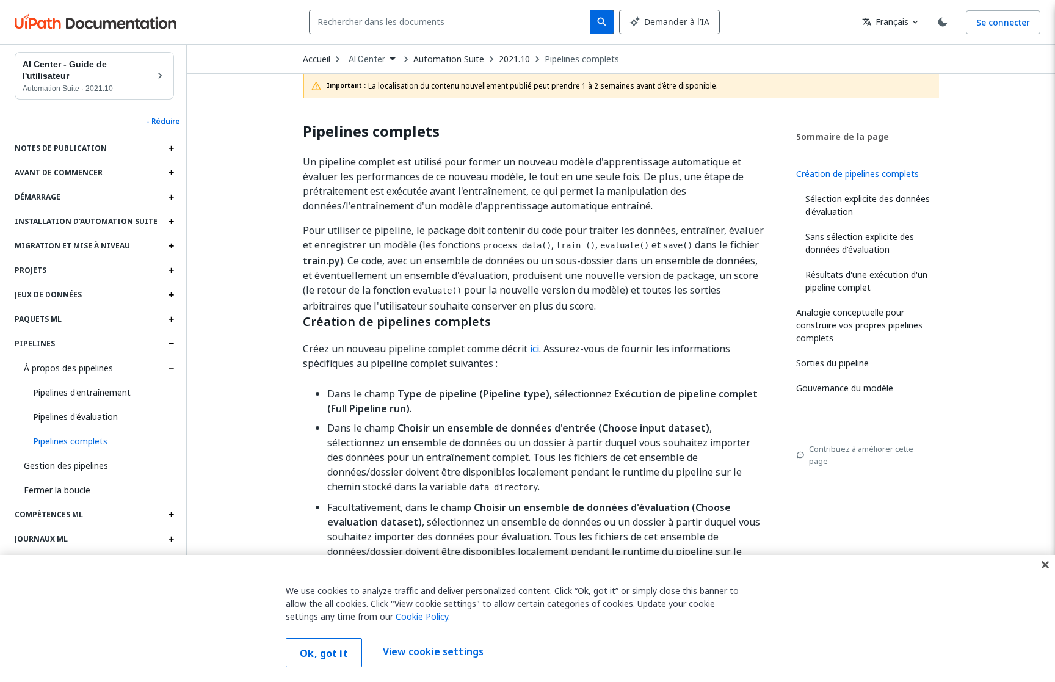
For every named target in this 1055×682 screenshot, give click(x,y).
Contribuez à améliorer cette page (861, 455)
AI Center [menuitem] (367, 59)
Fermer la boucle (57, 490)
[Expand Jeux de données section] (171, 294)
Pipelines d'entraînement (82, 392)
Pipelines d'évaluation (75, 416)
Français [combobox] (885, 21)
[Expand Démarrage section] (171, 197)
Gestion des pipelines (66, 465)
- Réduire (163, 121)
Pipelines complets (582, 59)
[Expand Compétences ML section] (171, 514)
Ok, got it (324, 653)
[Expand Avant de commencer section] (171, 172)
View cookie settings (433, 651)
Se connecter (1003, 22)
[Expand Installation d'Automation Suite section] (171, 221)
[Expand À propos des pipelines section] (171, 368)
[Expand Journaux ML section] (171, 539)
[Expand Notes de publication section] (171, 148)
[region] (527, 618)
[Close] (1045, 564)
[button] (99, 441)
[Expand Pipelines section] (171, 343)
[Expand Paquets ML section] (171, 319)
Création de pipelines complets (397, 321)
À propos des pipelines (68, 367)
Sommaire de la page (842, 136)
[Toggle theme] (942, 22)
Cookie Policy (422, 616)
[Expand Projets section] (171, 270)
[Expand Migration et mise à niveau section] (171, 246)
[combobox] (452, 22)
